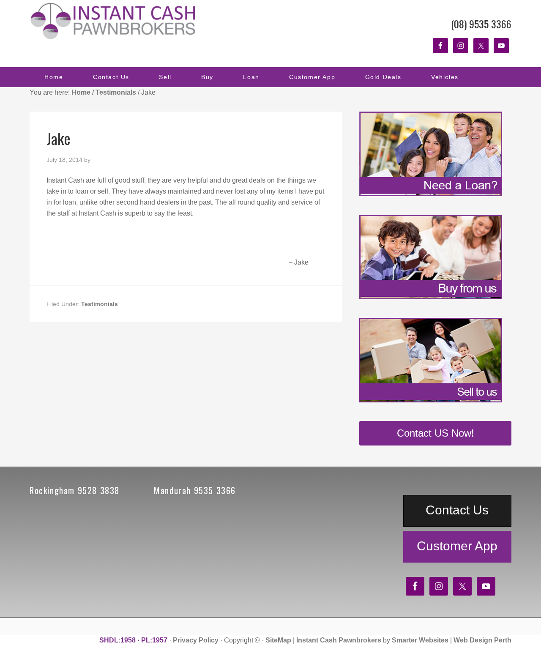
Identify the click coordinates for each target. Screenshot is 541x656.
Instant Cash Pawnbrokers (114, 21)
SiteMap (278, 640)
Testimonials (99, 304)
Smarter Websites (420, 640)
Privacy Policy (196, 640)
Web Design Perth (482, 640)
